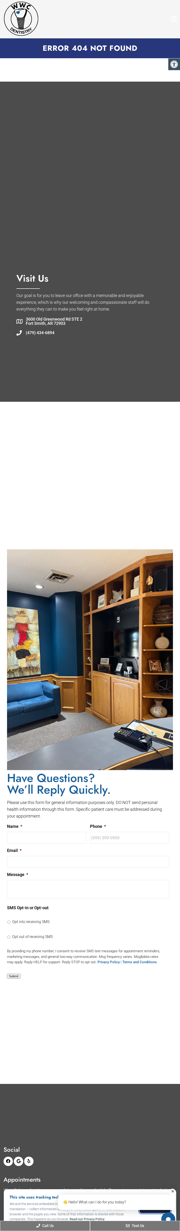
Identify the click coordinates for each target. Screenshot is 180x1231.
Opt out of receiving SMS (32, 936)
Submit (14, 976)
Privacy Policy (109, 962)
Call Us (47, 1226)
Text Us (137, 1226)
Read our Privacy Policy (87, 1219)
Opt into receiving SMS (30, 922)
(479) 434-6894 (40, 333)
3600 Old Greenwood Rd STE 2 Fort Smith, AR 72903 (54, 321)
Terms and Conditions (139, 962)
